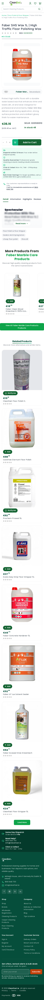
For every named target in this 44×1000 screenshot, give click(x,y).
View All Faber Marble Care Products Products (22, 326)
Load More (22, 822)
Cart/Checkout (8, 950)
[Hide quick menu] (41, 992)
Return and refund (31, 943)
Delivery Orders (30, 939)
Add (10, 301)
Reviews (37, 199)
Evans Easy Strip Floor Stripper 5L (18, 577)
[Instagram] (9, 891)
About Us (27, 903)
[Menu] (2, 3)
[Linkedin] (20, 891)
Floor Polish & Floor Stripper (18, 15)
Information (15, 199)
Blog (25, 913)
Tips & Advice (29, 916)
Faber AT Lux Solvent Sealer (16, 694)
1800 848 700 (10, 177)
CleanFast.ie (13, 988)
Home (4, 15)
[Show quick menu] (39, 997)
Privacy (5, 990)
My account (7, 946)
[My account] (30, 3)
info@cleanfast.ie (12, 885)
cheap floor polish (10, 239)
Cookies (23, 990)
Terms (13, 990)
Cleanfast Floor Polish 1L (14, 401)
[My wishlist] (35, 3)
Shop (4, 903)
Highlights (27, 199)
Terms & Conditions (32, 953)
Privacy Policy (29, 950)
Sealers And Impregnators (13, 235)
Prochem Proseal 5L (12, 518)
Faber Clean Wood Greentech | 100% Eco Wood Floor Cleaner (16, 310)
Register (5, 943)
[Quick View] (17, 296)
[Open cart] (40, 3)
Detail (5, 199)
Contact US (28, 946)
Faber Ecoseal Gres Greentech (17, 753)
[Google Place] (15, 891)
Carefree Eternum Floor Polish (17, 460)
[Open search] (39, 9)
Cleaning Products (9, 916)
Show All (25, 239)
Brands (4, 907)
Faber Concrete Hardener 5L (16, 636)
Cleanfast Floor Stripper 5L (15, 812)
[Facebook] (4, 891)
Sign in (4, 939)
